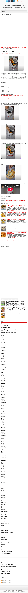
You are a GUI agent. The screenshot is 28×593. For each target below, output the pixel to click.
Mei (1, 337)
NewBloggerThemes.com (20, 591)
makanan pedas (4, 511)
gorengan (3, 495)
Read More (12, 210)
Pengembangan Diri (5, 523)
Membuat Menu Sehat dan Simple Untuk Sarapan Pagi (17, 219)
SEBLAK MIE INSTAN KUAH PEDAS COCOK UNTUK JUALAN (12, 95)
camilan (2, 486)
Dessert (2, 490)
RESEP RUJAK (4, 541)
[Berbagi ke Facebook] (5, 198)
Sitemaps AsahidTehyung (6, 571)
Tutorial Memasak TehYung (6, 553)
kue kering (3, 509)
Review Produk (4, 546)
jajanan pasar (3, 506)
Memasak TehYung (5, 514)
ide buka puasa (4, 499)
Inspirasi (3, 504)
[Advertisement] (14, 36)
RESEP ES (3, 527)
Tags (8, 299)
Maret (2, 358)
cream (2, 488)
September (3, 348)
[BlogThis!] (2, 198)
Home (2, 47)
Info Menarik (6, 47)
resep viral (3, 544)
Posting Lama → (24, 240)
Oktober (2, 347)
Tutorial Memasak (4, 325)
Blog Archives (14, 299)
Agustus (2, 350)
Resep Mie (3, 537)
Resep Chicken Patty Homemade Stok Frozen (14, 313)
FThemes (10, 590)
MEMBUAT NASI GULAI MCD (7, 51)
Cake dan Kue (4, 485)
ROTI (2, 548)
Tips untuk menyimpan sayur (6, 551)
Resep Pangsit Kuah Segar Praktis (7, 96)
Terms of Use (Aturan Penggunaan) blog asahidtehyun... (11, 569)
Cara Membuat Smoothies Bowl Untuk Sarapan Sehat (16, 212)
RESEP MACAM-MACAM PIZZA (7, 532)
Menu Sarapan (12, 47)
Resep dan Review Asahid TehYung (14, 5)
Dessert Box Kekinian (5, 492)
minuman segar (4, 518)
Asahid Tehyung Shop (5, 327)
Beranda (15, 240)
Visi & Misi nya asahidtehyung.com (7, 564)
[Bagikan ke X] (3, 198)
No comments (17, 53)
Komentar (4, 582)
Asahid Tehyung (5, 53)
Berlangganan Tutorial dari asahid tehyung (9, 329)
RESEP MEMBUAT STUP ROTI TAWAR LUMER (15, 225)
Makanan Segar (4, 513)
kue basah (3, 507)
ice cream (3, 497)
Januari (2, 342)
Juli (1, 370)
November (3, 345)
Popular (3, 299)
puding (2, 525)
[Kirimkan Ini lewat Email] (1, 198)
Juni (1, 353)
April (1, 339)
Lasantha (20, 590)
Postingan (4, 580)
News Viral (3, 520)
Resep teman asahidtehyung (6, 542)
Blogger (14, 588)
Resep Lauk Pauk (4, 530)
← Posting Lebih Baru (5, 240)
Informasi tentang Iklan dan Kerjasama (8, 332)
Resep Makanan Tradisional (20, 47)
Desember (3, 344)
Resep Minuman (4, 539)
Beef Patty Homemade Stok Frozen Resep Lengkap (15, 307)
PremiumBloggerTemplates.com (9, 591)
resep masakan (4, 535)
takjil (2, 549)
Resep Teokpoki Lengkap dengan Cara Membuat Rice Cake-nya (12, 98)
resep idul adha (4, 528)
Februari (2, 340)
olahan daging (4, 521)
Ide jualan (3, 500)
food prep (3, 493)
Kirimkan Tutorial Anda (5, 330)
